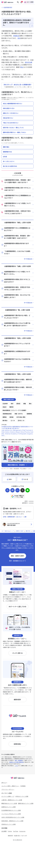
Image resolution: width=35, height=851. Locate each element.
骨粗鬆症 (16, 36)
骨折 (19, 38)
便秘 (24, 403)
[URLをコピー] (7, 490)
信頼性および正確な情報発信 (16, 762)
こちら (16, 765)
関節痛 (4, 417)
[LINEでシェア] (27, 490)
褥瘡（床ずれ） (19, 413)
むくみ (13, 420)
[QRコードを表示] (12, 490)
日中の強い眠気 (20, 417)
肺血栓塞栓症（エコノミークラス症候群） (15, 410)
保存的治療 (28, 62)
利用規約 (3, 97)
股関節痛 (29, 413)
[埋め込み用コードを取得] (17, 490)
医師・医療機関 (18, 760)
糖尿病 (11, 407)
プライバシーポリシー (12, 97)
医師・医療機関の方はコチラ (17, 561)
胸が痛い (5, 420)
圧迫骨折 (5, 403)
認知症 (18, 403)
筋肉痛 (11, 417)
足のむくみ (21, 420)
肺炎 (21, 67)
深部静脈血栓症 (7, 413)
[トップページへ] (17, 779)
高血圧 (4, 407)
